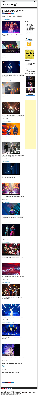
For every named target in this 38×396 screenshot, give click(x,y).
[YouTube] (32, 1)
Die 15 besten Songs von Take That (29, 25)
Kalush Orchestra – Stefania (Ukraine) (7, 121)
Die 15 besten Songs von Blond (29, 24)
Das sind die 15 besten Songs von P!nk (29, 26)
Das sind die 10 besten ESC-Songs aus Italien (30, 63)
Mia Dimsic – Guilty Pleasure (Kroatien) (7, 222)
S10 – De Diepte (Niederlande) (6, 161)
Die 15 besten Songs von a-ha (29, 33)
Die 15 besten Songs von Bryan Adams (29, 30)
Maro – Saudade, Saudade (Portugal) (7, 202)
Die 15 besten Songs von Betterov (29, 27)
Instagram (3, 366)
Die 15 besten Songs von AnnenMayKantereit (30, 28)
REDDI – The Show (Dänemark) (6, 242)
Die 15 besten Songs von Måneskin (29, 32)
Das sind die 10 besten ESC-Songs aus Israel (30, 71)
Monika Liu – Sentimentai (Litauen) (6, 60)
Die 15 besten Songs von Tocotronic (29, 29)
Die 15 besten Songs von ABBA (29, 31)
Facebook (3, 365)
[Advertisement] (30, 124)
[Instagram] (33, 1)
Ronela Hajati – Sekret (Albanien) (6, 19)
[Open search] (35, 8)
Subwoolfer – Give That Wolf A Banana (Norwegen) (8, 322)
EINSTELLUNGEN (34, 392)
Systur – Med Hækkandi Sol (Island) (6, 282)
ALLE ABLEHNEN (29, 392)
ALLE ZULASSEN (24, 392)
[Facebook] (35, 1)
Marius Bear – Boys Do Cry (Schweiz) (7, 80)
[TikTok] (34, 1)
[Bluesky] (11, 388)
